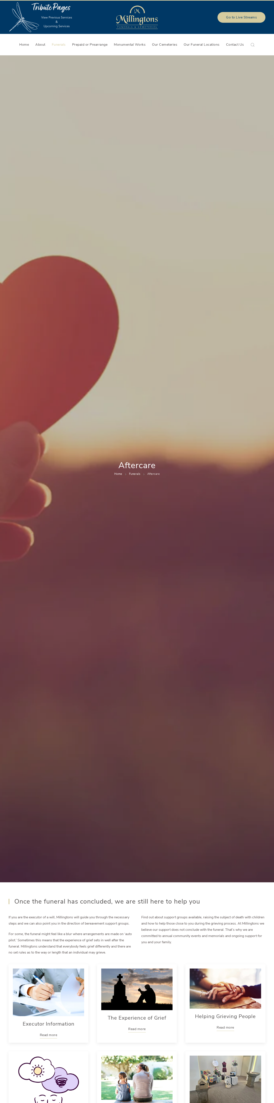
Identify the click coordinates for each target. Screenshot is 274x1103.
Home (24, 44)
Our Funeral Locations (202, 44)
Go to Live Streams (241, 17)
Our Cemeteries (164, 44)
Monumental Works (130, 44)
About (40, 44)
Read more (48, 1035)
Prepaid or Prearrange (90, 44)
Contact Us (235, 44)
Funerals (59, 44)
